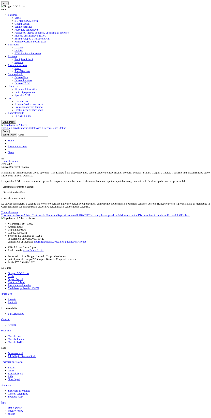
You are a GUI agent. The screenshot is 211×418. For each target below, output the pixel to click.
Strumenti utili (15, 74)
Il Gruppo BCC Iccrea (26, 20)
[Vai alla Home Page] (14, 125)
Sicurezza (13, 86)
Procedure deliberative (26, 29)
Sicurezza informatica (26, 89)
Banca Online (59, 128)
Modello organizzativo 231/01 (30, 35)
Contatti (32, 128)
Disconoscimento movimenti (153, 215)
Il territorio (13, 44)
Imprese (19, 62)
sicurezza (6, 385)
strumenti (6, 330)
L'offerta (12, 56)
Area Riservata (22, 71)
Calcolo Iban (21, 77)
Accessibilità (174, 215)
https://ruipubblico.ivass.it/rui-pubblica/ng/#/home (60, 241)
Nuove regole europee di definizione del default (113, 215)
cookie (11, 413)
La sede (19, 47)
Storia (18, 17)
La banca (12, 14)
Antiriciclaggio (15, 373)
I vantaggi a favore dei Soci (29, 107)
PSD (10, 376)
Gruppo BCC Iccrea (18, 273)
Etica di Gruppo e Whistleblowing (32, 38)
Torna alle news (9, 161)
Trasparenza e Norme (12, 215)
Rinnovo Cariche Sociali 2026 (30, 41)
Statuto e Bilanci (23, 26)
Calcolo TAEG (22, 83)
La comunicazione (17, 65)
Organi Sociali (22, 23)
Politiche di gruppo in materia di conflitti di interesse (42, 32)
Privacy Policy (15, 410)
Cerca (5, 131)
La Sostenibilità (16, 113)
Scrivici (12, 324)
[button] (105, 9)
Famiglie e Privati (24, 59)
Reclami (185, 215)
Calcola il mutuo (23, 80)
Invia (5, 3)
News (18, 68)
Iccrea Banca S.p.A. (33, 250)
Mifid (11, 370)
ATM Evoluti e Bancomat (28, 53)
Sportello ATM (22, 95)
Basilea (11, 367)
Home (11, 140)
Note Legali (14, 379)
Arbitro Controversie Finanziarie (40, 215)
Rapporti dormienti (67, 215)
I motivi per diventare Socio (29, 110)
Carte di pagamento (25, 92)
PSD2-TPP (83, 215)
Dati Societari (15, 407)
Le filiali (19, 50)
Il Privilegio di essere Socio (29, 104)
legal (3, 402)
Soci (10, 98)
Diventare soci (22, 101)
